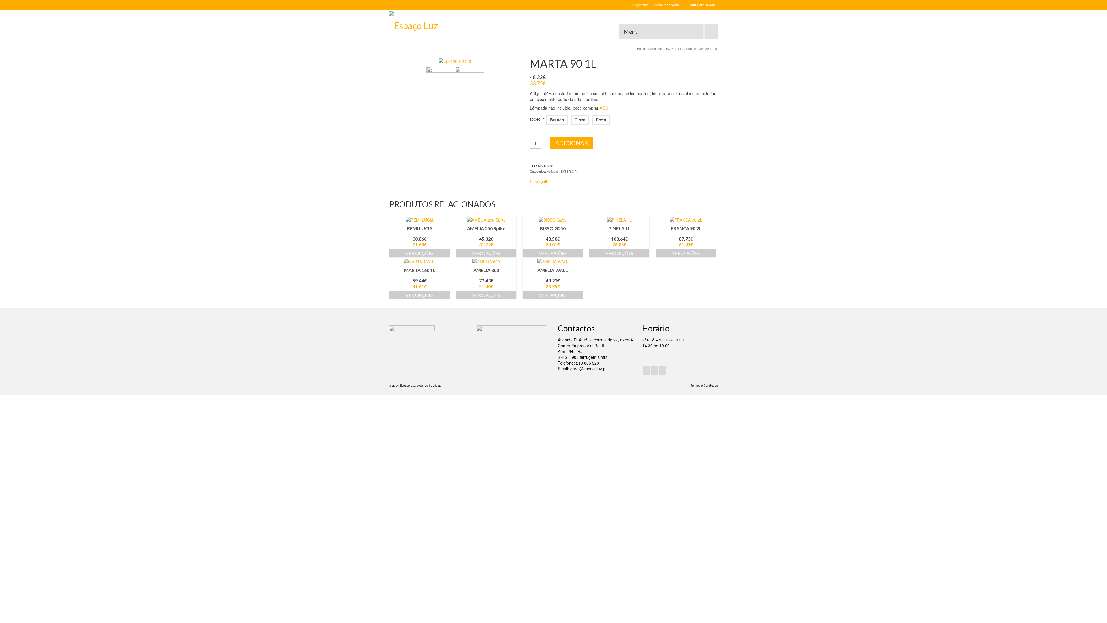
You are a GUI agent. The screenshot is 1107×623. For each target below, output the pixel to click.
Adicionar (571, 142)
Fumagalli (539, 181)
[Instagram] (654, 370)
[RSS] (662, 370)
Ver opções (420, 253)
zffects (437, 386)
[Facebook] (646, 370)
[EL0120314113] (455, 60)
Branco (557, 120)
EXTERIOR (568, 171)
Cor (537, 119)
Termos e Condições (704, 386)
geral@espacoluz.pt (588, 368)
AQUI (604, 108)
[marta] (469, 81)
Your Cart (702, 5)
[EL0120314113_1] (440, 81)
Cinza (580, 120)
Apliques (553, 171)
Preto (601, 120)
